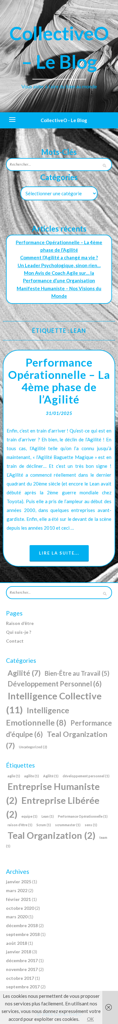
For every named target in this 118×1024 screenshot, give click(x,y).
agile (14, 776)
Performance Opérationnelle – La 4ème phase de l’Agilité (59, 381)
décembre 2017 (22, 960)
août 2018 (16, 943)
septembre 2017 (23, 986)
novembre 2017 (22, 969)
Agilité (24, 672)
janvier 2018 (18, 951)
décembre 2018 (22, 925)
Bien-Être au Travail (77, 673)
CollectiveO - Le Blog (64, 120)
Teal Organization (51, 835)
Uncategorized (33, 747)
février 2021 (18, 899)
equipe (29, 816)
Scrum (44, 825)
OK (90, 1019)
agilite (31, 776)
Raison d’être (20, 623)
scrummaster (68, 825)
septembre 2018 (23, 934)
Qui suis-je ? (18, 632)
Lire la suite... (59, 553)
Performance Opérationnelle (83, 816)
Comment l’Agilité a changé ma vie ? (59, 257)
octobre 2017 (20, 978)
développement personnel (86, 776)
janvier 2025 (18, 881)
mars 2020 (16, 916)
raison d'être (20, 825)
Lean (48, 816)
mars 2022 (16, 890)
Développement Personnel (55, 684)
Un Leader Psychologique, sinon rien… (59, 265)
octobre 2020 (20, 908)
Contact (15, 641)
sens (91, 825)
